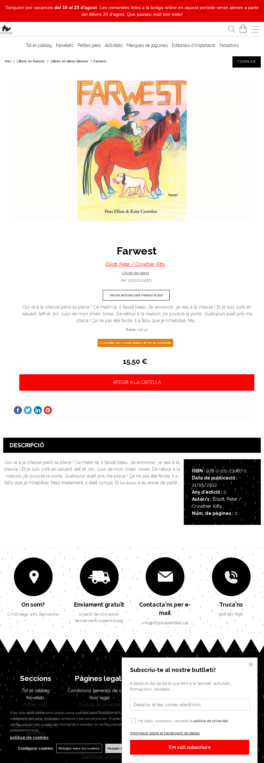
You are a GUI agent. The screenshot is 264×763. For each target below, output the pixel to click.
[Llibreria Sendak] (6, 29)
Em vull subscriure (190, 747)
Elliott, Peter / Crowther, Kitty (135, 264)
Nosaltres (229, 45)
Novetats (64, 45)
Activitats (113, 45)
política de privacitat (210, 721)
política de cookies (29, 737)
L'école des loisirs (135, 273)
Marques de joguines (147, 45)
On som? (33, 604)
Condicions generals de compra (101, 690)
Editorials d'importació (193, 45)
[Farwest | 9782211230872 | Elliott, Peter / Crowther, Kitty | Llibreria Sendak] (132, 150)
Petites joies (89, 45)
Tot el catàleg (39, 45)
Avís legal (100, 697)
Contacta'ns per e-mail (165, 608)
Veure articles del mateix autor (136, 295)
